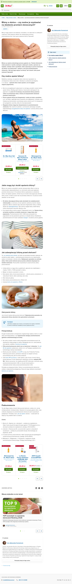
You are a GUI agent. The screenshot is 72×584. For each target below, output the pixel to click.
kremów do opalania (21, 344)
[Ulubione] (57, 5)
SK (66, 579)
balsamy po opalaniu (7, 371)
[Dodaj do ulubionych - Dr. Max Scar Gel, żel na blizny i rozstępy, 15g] (14, 146)
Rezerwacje (22, 14)
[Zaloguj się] (61, 5)
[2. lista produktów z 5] (21, 179)
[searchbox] (36, 10)
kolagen (25, 217)
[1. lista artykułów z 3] (20, 531)
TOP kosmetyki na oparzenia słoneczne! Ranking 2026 (13, 516)
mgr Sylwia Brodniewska (10, 525)
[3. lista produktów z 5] (22, 179)
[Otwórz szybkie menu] (2, 5)
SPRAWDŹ (34, 1)
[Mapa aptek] (44, 6)
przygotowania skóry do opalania (21, 108)
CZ (64, 579)
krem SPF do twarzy (11, 357)
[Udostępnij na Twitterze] (39, 488)
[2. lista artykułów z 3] (22, 531)
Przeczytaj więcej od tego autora (22, 560)
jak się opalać (21, 413)
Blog (37, 14)
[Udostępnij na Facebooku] (42, 488)
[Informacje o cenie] (41, 466)
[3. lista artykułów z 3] (24, 531)
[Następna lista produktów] (41, 179)
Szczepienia (30, 14)
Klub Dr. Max (13, 14)
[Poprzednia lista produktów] (37, 179)
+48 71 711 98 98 (22, 579)
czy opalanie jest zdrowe (10, 255)
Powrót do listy (6, 565)
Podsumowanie (53, 66)
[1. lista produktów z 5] (19, 179)
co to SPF (19, 352)
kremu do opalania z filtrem (14, 282)
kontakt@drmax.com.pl (8, 579)
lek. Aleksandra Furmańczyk (60, 30)
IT (70, 579)
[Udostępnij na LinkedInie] (36, 488)
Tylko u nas (5, 14)
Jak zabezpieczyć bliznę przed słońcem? (57, 63)
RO (68, 579)
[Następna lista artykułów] (41, 531)
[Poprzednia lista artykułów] (37, 531)
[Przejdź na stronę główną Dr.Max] (8, 5)
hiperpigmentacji (13, 206)
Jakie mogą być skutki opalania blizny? (57, 58)
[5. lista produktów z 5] (26, 179)
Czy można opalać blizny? (56, 55)
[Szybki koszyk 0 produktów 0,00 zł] (69, 5)
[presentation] (8, 149)
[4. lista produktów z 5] (24, 179)
